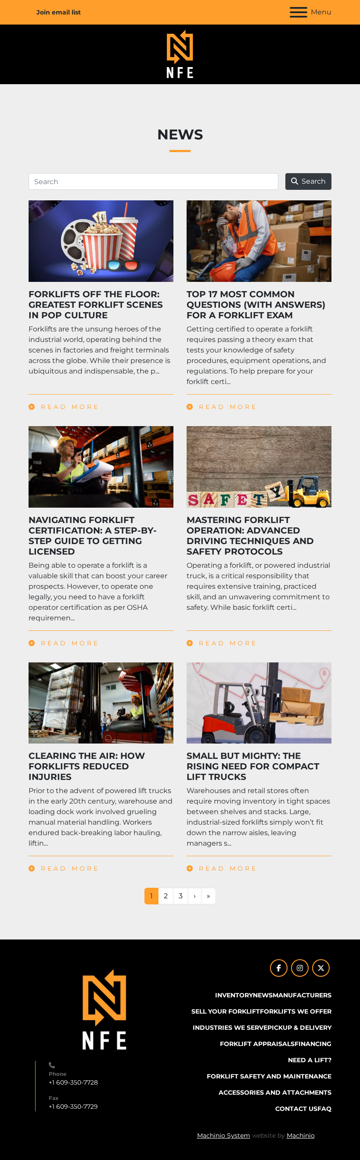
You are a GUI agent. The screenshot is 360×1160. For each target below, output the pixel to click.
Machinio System (223, 1135)
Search (314, 181)
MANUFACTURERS (302, 995)
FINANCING (313, 1044)
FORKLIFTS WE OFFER (295, 1011)
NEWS (263, 995)
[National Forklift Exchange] (104, 1010)
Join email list (58, 12)
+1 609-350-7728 (73, 1082)
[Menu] (298, 12)
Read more (68, 407)
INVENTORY (234, 995)
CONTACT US (296, 1109)
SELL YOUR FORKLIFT (225, 1011)
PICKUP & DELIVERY (299, 1028)
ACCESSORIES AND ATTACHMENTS (275, 1092)
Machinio (301, 1135)
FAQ (324, 1109)
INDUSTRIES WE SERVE (230, 1028)
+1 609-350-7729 (73, 1106)
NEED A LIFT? (309, 1060)
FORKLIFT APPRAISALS (257, 1044)
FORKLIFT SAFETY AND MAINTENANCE (269, 1076)
